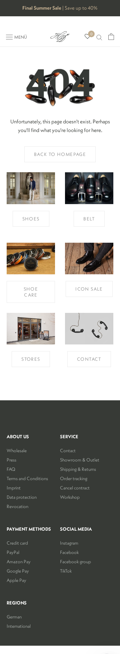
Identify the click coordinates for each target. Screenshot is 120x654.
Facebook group (75, 562)
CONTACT (89, 359)
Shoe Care (31, 292)
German (14, 617)
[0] (87, 37)
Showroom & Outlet (79, 460)
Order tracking (73, 478)
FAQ (11, 469)
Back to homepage (60, 154)
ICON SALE (89, 289)
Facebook (69, 552)
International (19, 626)
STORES (30, 359)
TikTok (66, 571)
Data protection (22, 497)
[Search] (99, 37)
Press (11, 460)
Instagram (69, 543)
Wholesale (17, 451)
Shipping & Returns (78, 469)
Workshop (70, 497)
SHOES (31, 219)
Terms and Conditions (27, 478)
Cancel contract (75, 488)
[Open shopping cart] (111, 36)
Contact (68, 451)
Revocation (17, 506)
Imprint (14, 488)
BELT (89, 219)
